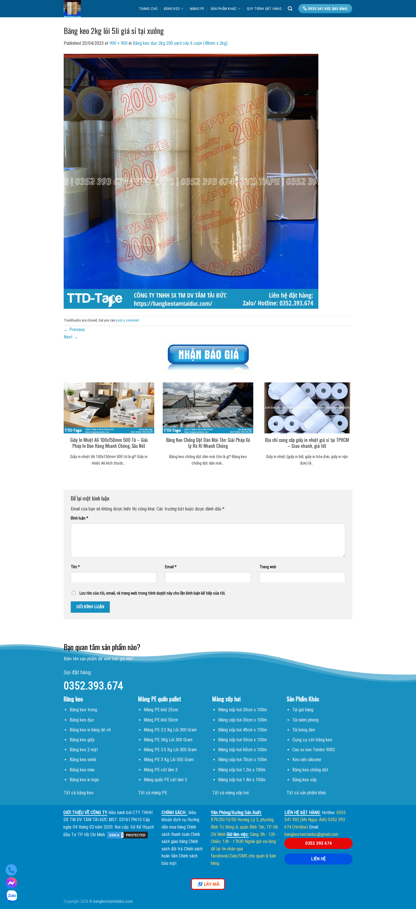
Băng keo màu (82, 769)
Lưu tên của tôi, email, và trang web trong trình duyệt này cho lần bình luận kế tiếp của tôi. (153, 593)
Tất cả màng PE (152, 792)
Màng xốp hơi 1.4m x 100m (241, 779)
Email (171, 567)
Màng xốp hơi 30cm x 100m (242, 720)
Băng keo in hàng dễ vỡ (90, 730)
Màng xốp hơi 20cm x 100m (242, 709)
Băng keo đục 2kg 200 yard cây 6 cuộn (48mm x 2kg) (180, 43)
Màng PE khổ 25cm (161, 709)
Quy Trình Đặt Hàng (264, 9)
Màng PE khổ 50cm (161, 720)
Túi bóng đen (303, 730)
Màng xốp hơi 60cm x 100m (242, 749)
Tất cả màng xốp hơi (230, 792)
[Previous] (56, 417)
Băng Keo (172, 9)
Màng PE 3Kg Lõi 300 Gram (168, 739)
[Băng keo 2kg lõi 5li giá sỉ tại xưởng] (191, 181)
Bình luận (79, 518)
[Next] (360, 417)
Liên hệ (318, 858)
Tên (75, 567)
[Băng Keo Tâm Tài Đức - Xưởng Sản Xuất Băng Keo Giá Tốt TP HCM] (90, 8)
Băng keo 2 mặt (84, 749)
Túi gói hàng (302, 709)
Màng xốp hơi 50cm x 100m (242, 739)
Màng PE (197, 9)
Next (71, 337)
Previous (74, 329)
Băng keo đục (82, 720)
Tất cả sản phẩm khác (306, 792)
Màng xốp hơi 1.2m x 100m (241, 769)
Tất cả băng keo (78, 792)
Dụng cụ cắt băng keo (312, 739)
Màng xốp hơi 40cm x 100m (242, 730)
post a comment (127, 320)
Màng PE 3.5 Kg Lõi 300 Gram (170, 749)
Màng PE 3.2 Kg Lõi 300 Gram (170, 730)
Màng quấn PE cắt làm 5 (165, 779)
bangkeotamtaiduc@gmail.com (311, 834)
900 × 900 (119, 43)
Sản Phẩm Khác (224, 9)
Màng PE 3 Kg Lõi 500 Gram (169, 759)
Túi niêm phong (305, 720)
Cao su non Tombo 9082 (313, 749)
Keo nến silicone (306, 759)
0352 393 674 (318, 843)
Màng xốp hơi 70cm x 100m (242, 759)
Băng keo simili (83, 759)
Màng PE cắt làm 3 (160, 769)
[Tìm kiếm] (290, 8)
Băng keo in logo (84, 779)
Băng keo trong (83, 709)
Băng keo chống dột (310, 769)
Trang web (268, 567)
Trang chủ (148, 9)
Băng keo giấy (82, 739)
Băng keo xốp (304, 779)
